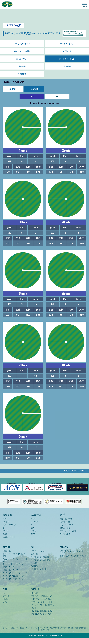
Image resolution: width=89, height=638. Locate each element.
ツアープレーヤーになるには (42, 599)
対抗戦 (5, 599)
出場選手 (67, 66)
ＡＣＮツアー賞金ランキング (13, 576)
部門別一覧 (67, 51)
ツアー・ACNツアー (10, 525)
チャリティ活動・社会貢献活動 (42, 605)
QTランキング (65, 534)
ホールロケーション (67, 59)
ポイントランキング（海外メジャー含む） (16, 555)
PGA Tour (6, 531)
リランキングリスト (67, 525)
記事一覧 (34, 554)
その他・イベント (9, 537)
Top (4, 593)
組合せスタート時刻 (22, 51)
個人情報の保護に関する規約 (42, 611)
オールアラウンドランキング (13, 564)
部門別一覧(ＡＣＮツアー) (12, 570)
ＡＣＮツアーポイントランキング (15, 573)
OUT (32, 96)
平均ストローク (8, 567)
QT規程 (34, 563)
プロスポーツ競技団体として (42, 596)
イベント (6, 602)
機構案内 (34, 593)
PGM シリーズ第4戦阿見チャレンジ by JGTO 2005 (32, 33)
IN (57, 96)
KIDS (33, 534)
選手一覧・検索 (66, 519)
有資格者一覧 (65, 522)
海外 (33, 528)
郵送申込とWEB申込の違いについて (73, 556)
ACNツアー (7, 522)
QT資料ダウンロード (38, 569)
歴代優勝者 (22, 74)
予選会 (5, 534)
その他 (33, 531)
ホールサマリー (22, 59)
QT (4, 528)
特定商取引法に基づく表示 (41, 614)
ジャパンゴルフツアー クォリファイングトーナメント (72, 552)
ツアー (5, 519)
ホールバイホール (67, 44)
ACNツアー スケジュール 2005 (74, 471)
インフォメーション (38, 551)
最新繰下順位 (65, 528)
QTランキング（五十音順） (41, 560)
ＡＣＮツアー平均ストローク (13, 579)
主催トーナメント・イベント (42, 602)
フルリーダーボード (22, 44)
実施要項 (34, 566)
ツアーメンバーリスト (68, 531)
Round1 (13, 89)
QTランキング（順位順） (40, 557)
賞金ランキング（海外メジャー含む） (15, 560)
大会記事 (22, 66)
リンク (33, 608)
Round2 (34, 89)
